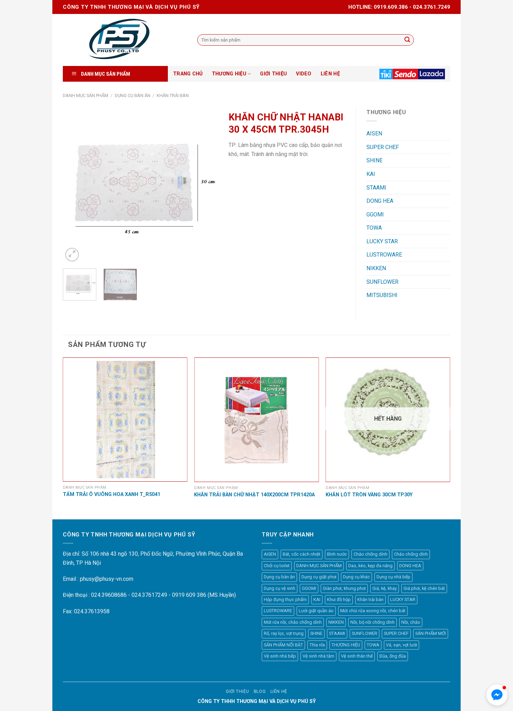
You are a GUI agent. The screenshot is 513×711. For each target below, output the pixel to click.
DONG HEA (379, 201)
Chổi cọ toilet (277, 565)
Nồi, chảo (410, 622)
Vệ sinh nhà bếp (280, 656)
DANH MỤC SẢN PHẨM (85, 95)
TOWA (374, 227)
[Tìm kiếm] (407, 40)
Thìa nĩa (317, 644)
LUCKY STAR (382, 241)
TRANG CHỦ (188, 74)
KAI (370, 174)
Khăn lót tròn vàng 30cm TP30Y (369, 495)
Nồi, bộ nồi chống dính (372, 622)
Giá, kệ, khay (384, 588)
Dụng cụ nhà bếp (393, 576)
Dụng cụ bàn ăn (132, 95)
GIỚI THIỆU (273, 74)
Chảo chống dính (370, 554)
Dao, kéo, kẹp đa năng (370, 565)
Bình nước (337, 554)
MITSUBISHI (381, 295)
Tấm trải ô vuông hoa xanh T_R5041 (111, 494)
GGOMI (375, 214)
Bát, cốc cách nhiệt (301, 554)
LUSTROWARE (384, 254)
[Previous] (74, 185)
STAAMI (376, 187)
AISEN (374, 133)
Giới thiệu (237, 691)
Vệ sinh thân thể (357, 656)
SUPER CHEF (382, 147)
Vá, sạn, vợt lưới (401, 644)
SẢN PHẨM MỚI (430, 633)
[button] (496, 694)
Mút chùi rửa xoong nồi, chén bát (373, 610)
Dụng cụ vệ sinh (279, 588)
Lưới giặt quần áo (316, 610)
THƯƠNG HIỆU (229, 74)
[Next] (206, 185)
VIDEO (303, 74)
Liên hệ (278, 691)
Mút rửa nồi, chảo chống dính (293, 622)
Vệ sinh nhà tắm (318, 656)
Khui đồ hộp (339, 599)
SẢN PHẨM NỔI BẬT (283, 644)
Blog (260, 691)
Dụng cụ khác (356, 576)
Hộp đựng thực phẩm (285, 599)
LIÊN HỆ (330, 74)
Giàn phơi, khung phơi (344, 588)
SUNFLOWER (382, 282)
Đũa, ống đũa (392, 656)
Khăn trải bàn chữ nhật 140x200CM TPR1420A (254, 495)
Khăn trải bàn (173, 95)
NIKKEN (376, 268)
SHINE (374, 160)
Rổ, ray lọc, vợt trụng (284, 633)
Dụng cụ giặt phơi (319, 576)
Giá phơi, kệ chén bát (424, 588)
